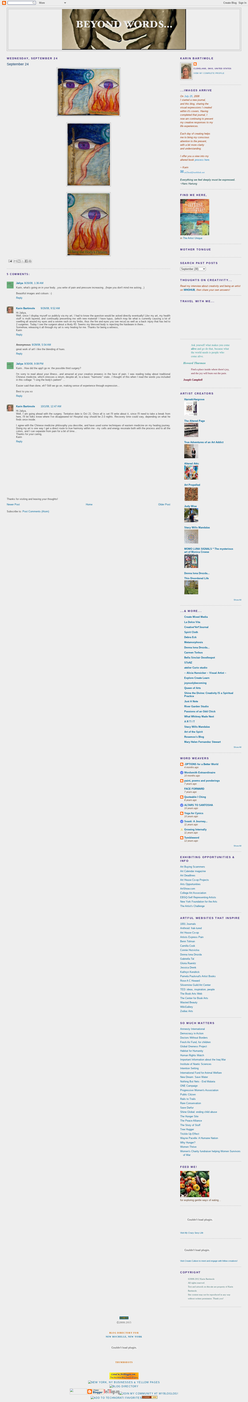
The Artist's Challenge (192, 906)
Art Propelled (192, 484)
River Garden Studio (196, 706)
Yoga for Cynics (193, 813)
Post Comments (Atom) (35, 511)
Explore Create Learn (196, 677)
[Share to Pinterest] (30, 261)
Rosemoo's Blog (194, 736)
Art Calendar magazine (193, 871)
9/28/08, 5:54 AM (41, 344)
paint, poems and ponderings (202, 780)
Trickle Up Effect (189, 1133)
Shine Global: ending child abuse (198, 1111)
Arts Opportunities (190, 884)
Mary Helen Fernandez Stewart (202, 741)
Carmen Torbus (193, 652)
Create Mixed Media (196, 616)
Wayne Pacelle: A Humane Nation (199, 1138)
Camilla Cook (187, 945)
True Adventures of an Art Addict (203, 442)
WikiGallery (186, 1006)
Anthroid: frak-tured (191, 928)
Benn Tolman (187, 941)
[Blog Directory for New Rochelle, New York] (149, 1397)
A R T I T (189, 721)
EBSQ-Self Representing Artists (198, 897)
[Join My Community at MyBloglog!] (148, 1393)
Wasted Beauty (188, 1002)
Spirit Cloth (191, 632)
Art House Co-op (189, 932)
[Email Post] (10, 261)
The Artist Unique (192, 238)
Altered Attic (191, 463)
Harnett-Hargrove (194, 399)
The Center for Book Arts (194, 998)
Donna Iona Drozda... (197, 573)
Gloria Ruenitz (188, 963)
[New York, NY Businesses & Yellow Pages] (124, 1382)
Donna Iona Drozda (191, 954)
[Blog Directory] (124, 1386)
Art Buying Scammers (192, 866)
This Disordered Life (196, 578)
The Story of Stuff (190, 1125)
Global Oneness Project (193, 1046)
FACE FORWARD (194, 788)
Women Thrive (188, 1146)
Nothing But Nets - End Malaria (197, 1081)
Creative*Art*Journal (196, 627)
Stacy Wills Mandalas (197, 527)
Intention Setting (189, 1068)
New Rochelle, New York (124, 1337)
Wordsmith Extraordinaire (199, 772)
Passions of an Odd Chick (199, 711)
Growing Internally (195, 829)
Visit (191, 1233)
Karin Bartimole (25, 308)
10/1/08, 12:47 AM (51, 406)
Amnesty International (192, 1029)
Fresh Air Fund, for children (195, 1042)
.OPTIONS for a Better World (201, 764)
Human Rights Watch (192, 1055)
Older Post (164, 504)
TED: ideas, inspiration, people (197, 989)
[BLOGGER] (95, 1393)
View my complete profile (209, 73)
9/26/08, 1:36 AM (33, 283)
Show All (237, 600)
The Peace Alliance (191, 1120)
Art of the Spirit (193, 731)
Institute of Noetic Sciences (195, 1064)
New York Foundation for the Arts (198, 901)
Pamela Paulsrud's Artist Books (198, 976)
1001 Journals (188, 923)
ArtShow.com (187, 888)
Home (89, 504)
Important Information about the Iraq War (203, 1059)
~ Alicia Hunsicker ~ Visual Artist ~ (205, 672)
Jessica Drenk (188, 967)
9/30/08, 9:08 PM (33, 363)
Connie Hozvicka (189, 950)
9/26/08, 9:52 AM (50, 308)
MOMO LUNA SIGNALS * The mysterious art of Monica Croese (208, 550)
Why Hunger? (187, 1142)
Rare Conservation (190, 1103)
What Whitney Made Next (199, 716)
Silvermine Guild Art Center (195, 985)
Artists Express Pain (191, 937)
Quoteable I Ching (195, 796)
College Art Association (193, 892)
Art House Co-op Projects (194, 879)
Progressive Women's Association (199, 1090)
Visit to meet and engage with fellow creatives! (209, 1261)
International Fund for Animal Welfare (201, 1072)
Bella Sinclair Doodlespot (199, 657)
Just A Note (191, 701)
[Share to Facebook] (26, 261)
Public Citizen (188, 1094)
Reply (19, 297)
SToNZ (188, 662)
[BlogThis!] (19, 261)
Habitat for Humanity (191, 1050)
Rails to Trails (188, 1098)
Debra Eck (190, 637)
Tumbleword (191, 837)
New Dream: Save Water (194, 1077)
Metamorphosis (193, 642)
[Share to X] (23, 261)
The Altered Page (194, 420)
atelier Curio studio (195, 667)
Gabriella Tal (187, 958)
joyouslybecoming (195, 683)
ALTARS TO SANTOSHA (198, 805)
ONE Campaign (189, 1085)
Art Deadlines (187, 875)
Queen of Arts (192, 688)
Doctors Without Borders (194, 1037)
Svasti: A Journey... (196, 821)
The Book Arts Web (191, 993)
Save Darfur (187, 1107)
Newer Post (13, 504)
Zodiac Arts (186, 1011)
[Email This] (15, 261)
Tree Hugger (187, 1129)
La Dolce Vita (192, 622)
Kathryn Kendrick (190, 972)
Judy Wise (190, 506)
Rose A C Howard (190, 980)
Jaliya (19, 283)
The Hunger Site (189, 1116)
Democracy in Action (191, 1033)
